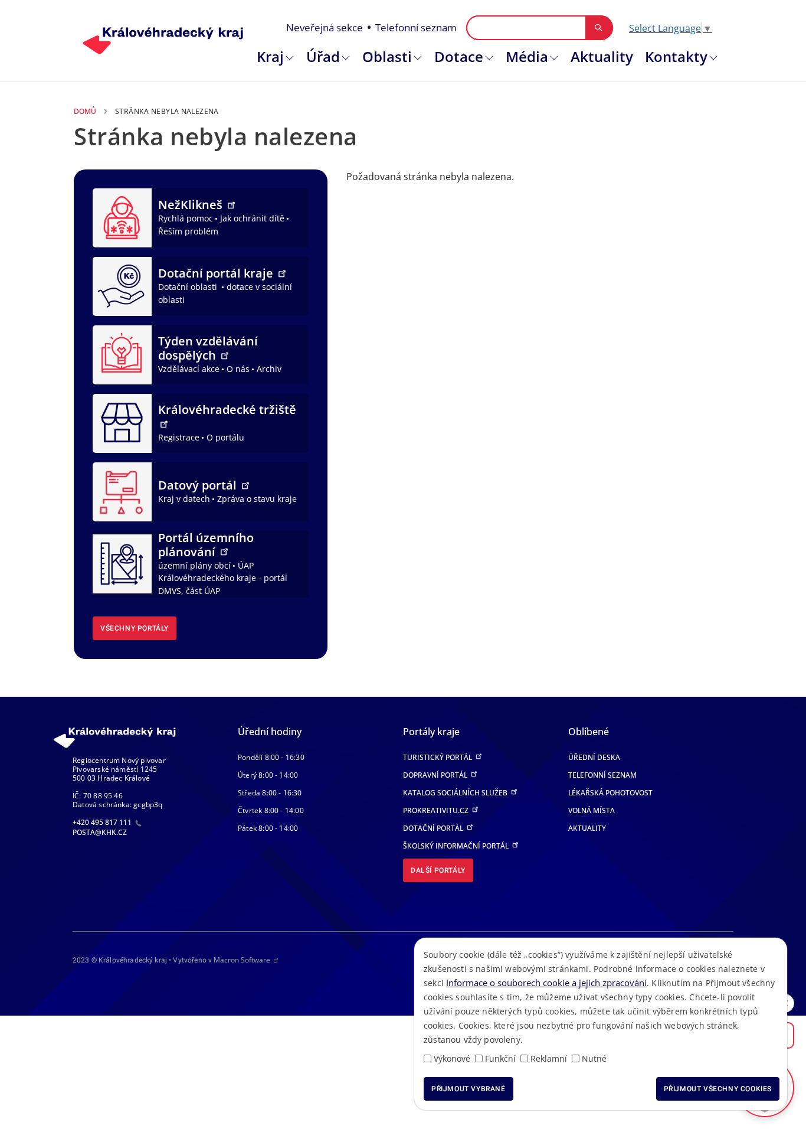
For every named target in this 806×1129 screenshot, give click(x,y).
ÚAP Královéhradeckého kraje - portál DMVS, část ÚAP (222, 578)
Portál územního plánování (206, 545)
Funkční (500, 1058)
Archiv (269, 368)
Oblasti (387, 56)
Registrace (178, 437)
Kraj (270, 56)
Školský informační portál (456, 846)
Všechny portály (134, 628)
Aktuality (602, 56)
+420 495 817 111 (103, 822)
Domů (85, 111)
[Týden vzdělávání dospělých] (122, 353)
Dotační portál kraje (217, 273)
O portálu (225, 437)
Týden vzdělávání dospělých (208, 348)
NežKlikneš (191, 205)
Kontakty (676, 56)
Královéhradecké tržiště (227, 409)
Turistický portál (438, 757)
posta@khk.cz (100, 832)
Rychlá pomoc (185, 218)
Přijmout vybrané (468, 1089)
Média (527, 56)
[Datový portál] (122, 490)
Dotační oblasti (188, 286)
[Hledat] (598, 28)
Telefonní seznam (416, 27)
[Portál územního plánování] (122, 562)
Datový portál (199, 485)
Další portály (438, 870)
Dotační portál (434, 828)
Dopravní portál (436, 775)
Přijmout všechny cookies (718, 1089)
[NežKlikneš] (122, 216)
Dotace (458, 56)
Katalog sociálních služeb (456, 793)
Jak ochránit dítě (252, 218)
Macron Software (242, 960)
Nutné (594, 1058)
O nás (238, 368)
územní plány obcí (194, 565)
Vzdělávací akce (188, 368)
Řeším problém (188, 231)
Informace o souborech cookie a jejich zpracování (546, 982)
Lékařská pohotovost (610, 793)
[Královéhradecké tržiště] (122, 422)
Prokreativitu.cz (436, 810)
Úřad (323, 56)
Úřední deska (594, 757)
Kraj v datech (184, 498)
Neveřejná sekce (324, 27)
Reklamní (548, 1058)
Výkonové (452, 1058)
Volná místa (591, 810)
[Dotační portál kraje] (122, 285)
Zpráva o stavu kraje (257, 498)
